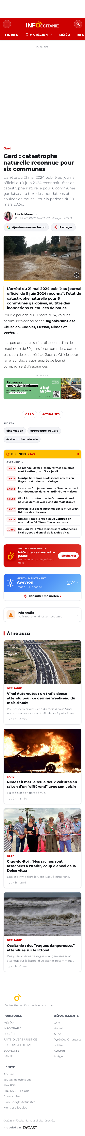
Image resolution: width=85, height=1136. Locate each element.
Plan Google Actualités (19, 1102)
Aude (57, 1034)
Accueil (9, 1074)
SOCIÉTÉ (10, 1034)
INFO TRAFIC (13, 1028)
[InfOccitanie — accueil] (42, 24)
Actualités (51, 414)
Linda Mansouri (27, 214)
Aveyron (59, 1050)
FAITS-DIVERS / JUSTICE (20, 1039)
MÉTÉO (64, 35)
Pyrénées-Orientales (67, 1039)
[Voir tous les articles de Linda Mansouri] (8, 216)
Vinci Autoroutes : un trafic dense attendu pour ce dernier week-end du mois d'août (41, 698)
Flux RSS (10, 1085)
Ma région (39, 34)
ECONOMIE (11, 1050)
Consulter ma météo (45, 596)
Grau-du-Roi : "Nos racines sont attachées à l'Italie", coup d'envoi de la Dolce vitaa (41, 866)
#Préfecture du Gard (44, 430)
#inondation (14, 430)
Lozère (58, 1045)
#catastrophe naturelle (22, 439)
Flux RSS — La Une (16, 1091)
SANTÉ (8, 1056)
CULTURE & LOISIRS (17, 1045)
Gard (7, 148)
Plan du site (12, 1096)
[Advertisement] (42, 93)
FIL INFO (11, 35)
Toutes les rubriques (17, 1079)
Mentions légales (15, 1107)
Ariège (58, 1056)
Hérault (59, 1028)
